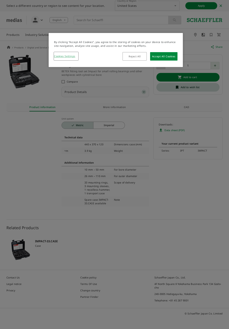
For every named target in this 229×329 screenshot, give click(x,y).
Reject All (135, 56)
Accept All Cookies (164, 56)
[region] (116, 50)
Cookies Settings (64, 56)
